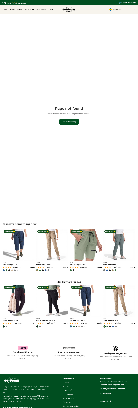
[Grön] (6, 270)
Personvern (67, 402)
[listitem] (51, 9)
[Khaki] (37, 270)
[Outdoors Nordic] (30, 380)
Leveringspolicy (69, 394)
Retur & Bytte (68, 398)
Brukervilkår (68, 390)
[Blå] (4, 270)
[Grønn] (40, 270)
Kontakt (66, 386)
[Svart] (9, 270)
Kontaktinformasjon (71, 406)
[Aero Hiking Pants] (52, 250)
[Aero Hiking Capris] (19, 250)
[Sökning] (124, 9)
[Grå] (15, 270)
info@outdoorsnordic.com (114, 389)
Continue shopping (69, 122)
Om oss (66, 382)
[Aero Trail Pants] (119, 250)
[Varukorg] (134, 9)
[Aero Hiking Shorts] (86, 250)
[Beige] (12, 270)
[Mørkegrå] (48, 270)
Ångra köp (107, 394)
